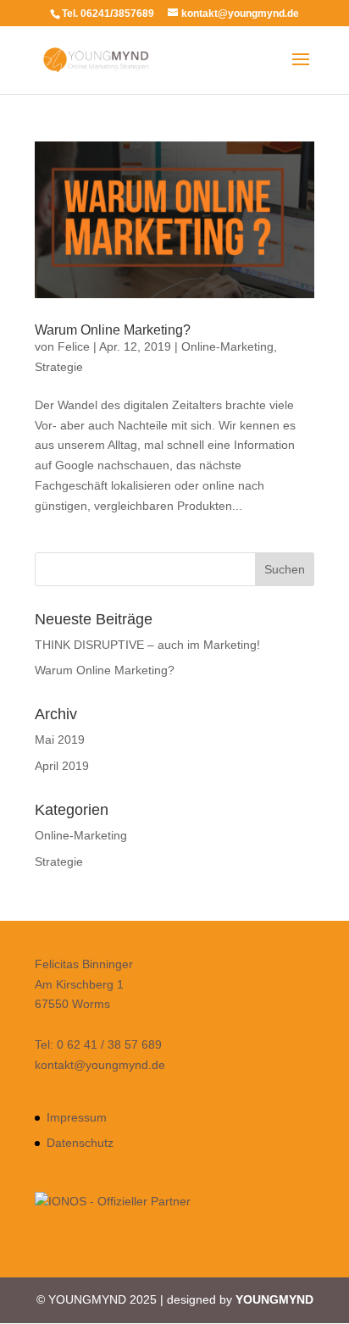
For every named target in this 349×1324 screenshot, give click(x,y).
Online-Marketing (227, 346)
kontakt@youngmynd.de (100, 1065)
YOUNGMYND (274, 1299)
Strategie (59, 367)
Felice (74, 346)
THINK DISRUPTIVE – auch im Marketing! (147, 644)
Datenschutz (80, 1142)
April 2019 (62, 766)
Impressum (77, 1117)
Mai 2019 (60, 739)
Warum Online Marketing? (113, 330)
